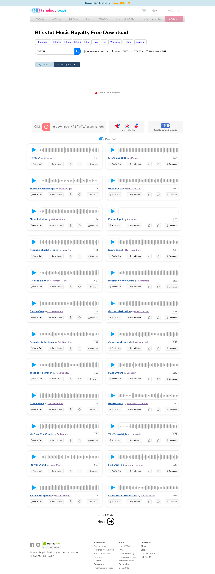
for (88, 19)
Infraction (137, 434)
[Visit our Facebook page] (32, 545)
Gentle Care (37, 311)
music (40, 19)
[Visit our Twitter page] (38, 545)
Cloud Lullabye (38, 219)
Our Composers (148, 553)
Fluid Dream (115, 372)
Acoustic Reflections (42, 342)
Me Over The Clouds (41, 434)
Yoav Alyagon (65, 188)
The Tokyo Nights (118, 434)
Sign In (176, 11)
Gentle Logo (115, 403)
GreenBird (66, 250)
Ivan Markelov (62, 372)
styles (73, 19)
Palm (96, 42)
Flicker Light (115, 219)
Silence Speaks (117, 157)
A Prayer (35, 157)
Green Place (37, 403)
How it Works (151, 19)
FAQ (121, 549)
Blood (77, 42)
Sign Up (174, 19)
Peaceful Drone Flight (42, 188)
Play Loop (110, 139)
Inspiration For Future (121, 280)
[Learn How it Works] (126, 127)
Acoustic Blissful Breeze (44, 250)
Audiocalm (132, 219)
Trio (104, 42)
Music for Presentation (104, 549)
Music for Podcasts (102, 553)
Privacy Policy (125, 564)
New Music (99, 557)
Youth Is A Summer (41, 372)
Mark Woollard (133, 188)
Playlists (97, 560)
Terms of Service (126, 560)
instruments (125, 19)
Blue (86, 42)
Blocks (57, 42)
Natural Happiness (41, 495)
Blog (143, 549)
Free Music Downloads (104, 568)
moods (103, 19)
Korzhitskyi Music (58, 280)
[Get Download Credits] (165, 127)
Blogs (67, 42)
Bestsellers (99, 564)
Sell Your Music (147, 557)
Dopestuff (131, 372)
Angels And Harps (119, 342)
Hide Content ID (156, 51)
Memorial (115, 42)
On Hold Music (100, 546)
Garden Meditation (119, 311)
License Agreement (127, 557)
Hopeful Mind (116, 464)
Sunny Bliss (115, 250)
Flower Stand (38, 464)
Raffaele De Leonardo (137, 403)
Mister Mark (55, 464)
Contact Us (124, 568)
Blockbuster (43, 42)
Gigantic (140, 42)
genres (56, 19)
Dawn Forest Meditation (122, 495)
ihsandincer (143, 280)
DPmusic (47, 157)
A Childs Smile (38, 280)
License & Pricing (126, 553)
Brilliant (128, 42)
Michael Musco (58, 219)
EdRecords (62, 434)
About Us (145, 546)
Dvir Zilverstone (133, 250)
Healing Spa (115, 188)
